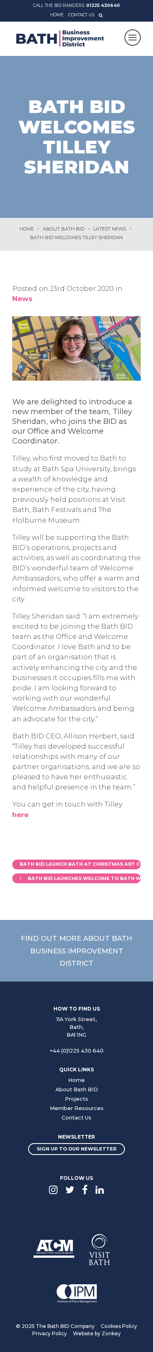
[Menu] (133, 37)
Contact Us (81, 15)
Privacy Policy (49, 1333)
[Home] (60, 38)
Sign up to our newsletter (77, 1149)
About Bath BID (76, 1089)
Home (57, 15)
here (20, 815)
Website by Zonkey (97, 1333)
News (22, 299)
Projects (76, 1099)
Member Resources (77, 1108)
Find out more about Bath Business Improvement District (76, 950)
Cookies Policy (119, 1326)
